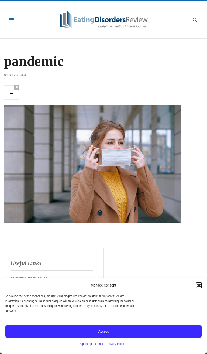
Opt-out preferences (92, 344)
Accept (103, 331)
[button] (199, 285)
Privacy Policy (116, 344)
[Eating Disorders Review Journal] (103, 19)
